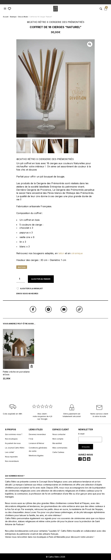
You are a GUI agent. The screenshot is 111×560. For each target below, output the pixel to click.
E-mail (81, 434)
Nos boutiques (11, 439)
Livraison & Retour (36, 443)
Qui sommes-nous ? (13, 434)
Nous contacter (58, 434)
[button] (5, 8)
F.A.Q (31, 439)
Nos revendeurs (12, 461)
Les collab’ (9, 452)
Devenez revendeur (37, 434)
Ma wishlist (57, 443)
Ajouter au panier (40, 279)
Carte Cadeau (58, 452)
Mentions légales (36, 455)
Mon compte (57, 439)
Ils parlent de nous (13, 443)
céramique (77, 253)
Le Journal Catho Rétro (14, 448)
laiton (61, 253)
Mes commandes (59, 448)
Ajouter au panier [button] (31, 366)
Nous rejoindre (11, 457)
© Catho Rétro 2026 (55, 557)
